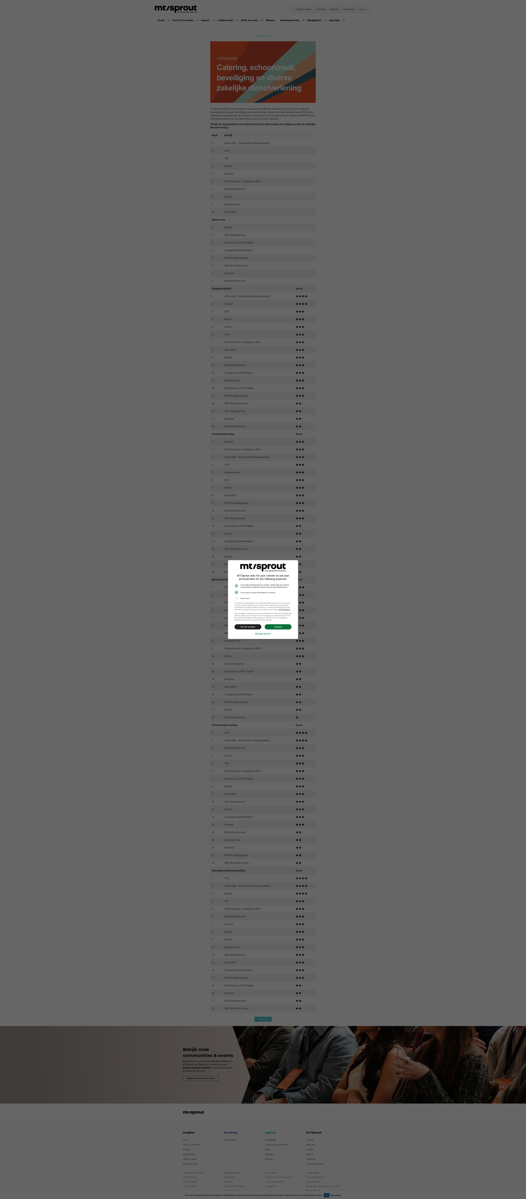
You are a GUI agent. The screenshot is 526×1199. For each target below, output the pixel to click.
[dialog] (263, 599)
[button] (263, 598)
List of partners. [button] (284, 609)
